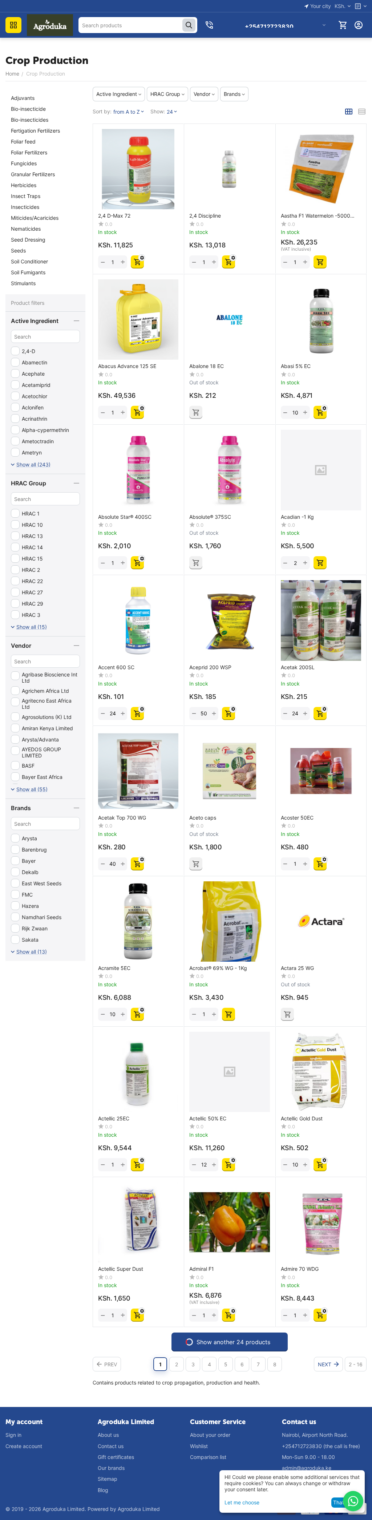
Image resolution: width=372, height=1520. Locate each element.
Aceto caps (202, 818)
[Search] (188, 25)
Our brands (111, 1468)
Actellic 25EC (113, 1118)
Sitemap (107, 1479)
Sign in (13, 1435)
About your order (210, 1435)
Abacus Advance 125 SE (127, 366)
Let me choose (242, 1502)
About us (108, 1435)
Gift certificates (116, 1457)
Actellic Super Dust (120, 1269)
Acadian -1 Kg (297, 517)
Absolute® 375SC (210, 517)
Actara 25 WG (297, 968)
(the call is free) (321, 1446)
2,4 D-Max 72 (114, 216)
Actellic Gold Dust (302, 1118)
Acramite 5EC (114, 968)
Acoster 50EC (297, 818)
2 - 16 (356, 1364)
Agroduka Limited (139, 1509)
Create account (23, 1446)
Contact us (111, 1446)
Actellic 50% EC (207, 1118)
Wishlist (199, 1446)
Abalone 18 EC (206, 366)
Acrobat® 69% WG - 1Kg (218, 968)
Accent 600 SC (116, 667)
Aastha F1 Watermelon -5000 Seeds (315, 216)
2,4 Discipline (205, 216)
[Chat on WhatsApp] (353, 1501)
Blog (103, 1490)
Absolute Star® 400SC (124, 517)
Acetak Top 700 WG (122, 818)
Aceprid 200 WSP (210, 667)
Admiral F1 (201, 1269)
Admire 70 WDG (300, 1269)
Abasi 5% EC (296, 366)
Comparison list (208, 1457)
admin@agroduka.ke (306, 1468)
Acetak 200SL (298, 667)
